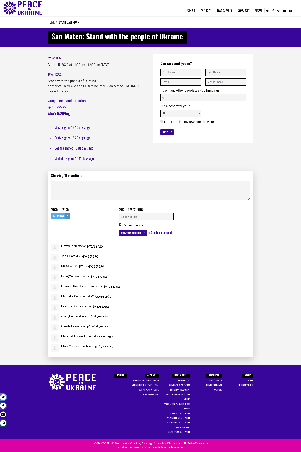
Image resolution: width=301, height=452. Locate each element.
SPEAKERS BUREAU (215, 380)
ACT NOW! (151, 376)
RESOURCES (214, 376)
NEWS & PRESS (180, 376)
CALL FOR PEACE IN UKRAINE (149, 389)
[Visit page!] (268, 10)
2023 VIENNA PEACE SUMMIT (180, 389)
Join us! (191, 10)
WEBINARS (218, 389)
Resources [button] (243, 10)
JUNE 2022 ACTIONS (183, 427)
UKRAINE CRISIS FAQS (214, 385)
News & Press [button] (224, 10)
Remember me (133, 225)
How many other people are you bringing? (189, 90)
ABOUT (248, 376)
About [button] (258, 10)
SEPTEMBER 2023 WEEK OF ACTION (178, 422)
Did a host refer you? (175, 106)
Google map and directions (67, 101)
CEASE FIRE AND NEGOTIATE (149, 394)
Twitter (60, 216)
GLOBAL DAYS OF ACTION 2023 (179, 385)
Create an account (161, 232)
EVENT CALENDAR (69, 22)
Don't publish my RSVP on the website (191, 122)
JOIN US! (120, 376)
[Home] (22, 8)
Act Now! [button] (206, 10)
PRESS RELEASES (184, 380)
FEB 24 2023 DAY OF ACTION (180, 413)
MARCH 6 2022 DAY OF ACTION (179, 432)
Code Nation (160, 447)
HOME (51, 22)
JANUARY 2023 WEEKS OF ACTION (178, 418)
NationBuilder (176, 447)
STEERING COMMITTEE (245, 385)
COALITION (249, 380)
